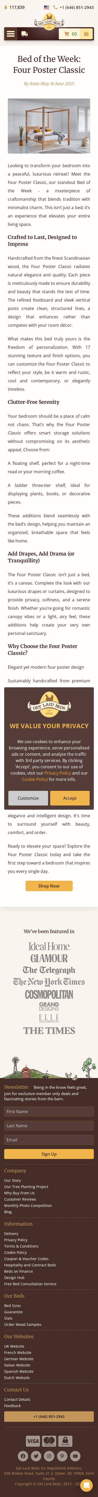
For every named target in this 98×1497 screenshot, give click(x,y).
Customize (28, 798)
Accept (70, 798)
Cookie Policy (35, 779)
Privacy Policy (57, 773)
